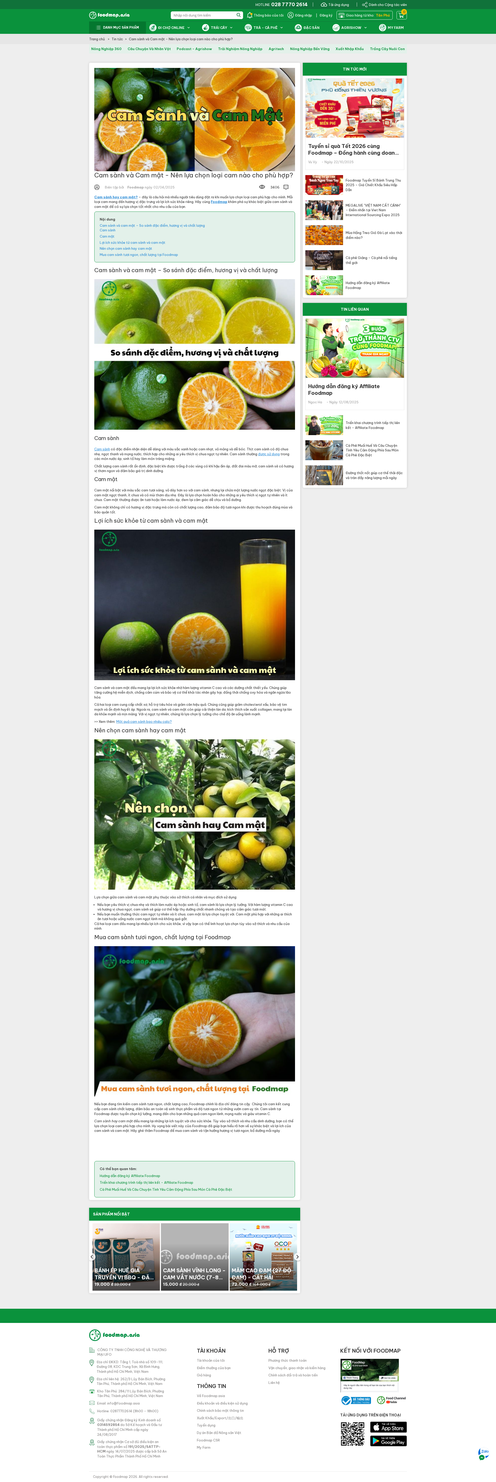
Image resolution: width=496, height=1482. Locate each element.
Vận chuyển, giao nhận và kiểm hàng (297, 1368)
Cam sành (107, 230)
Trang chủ (97, 39)
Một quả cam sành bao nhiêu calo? (144, 721)
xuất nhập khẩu (350, 49)
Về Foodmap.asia (211, 1396)
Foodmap (120, 1477)
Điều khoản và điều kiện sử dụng (222, 1403)
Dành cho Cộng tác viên (388, 4)
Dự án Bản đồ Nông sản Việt (219, 1433)
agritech (276, 49)
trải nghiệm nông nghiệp (240, 49)
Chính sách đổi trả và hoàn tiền (293, 1375)
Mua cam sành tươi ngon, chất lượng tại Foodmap (139, 255)
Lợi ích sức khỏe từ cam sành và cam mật (132, 242)
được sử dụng (269, 454)
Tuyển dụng (206, 1425)
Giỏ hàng (204, 1375)
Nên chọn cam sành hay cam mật (126, 248)
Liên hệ (274, 1383)
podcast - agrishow (194, 49)
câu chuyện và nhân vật (149, 49)
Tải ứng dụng (338, 4)
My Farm (204, 1447)
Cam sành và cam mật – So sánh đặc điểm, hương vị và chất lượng (152, 225)
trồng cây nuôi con (387, 49)
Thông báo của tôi (269, 15)
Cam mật (107, 236)
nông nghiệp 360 (106, 49)
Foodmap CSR (208, 1440)
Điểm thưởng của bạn (214, 1368)
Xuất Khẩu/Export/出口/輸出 (220, 1418)
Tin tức (117, 39)
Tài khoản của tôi (211, 1360)
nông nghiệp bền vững (310, 49)
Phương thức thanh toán (287, 1360)
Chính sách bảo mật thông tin (220, 1410)
